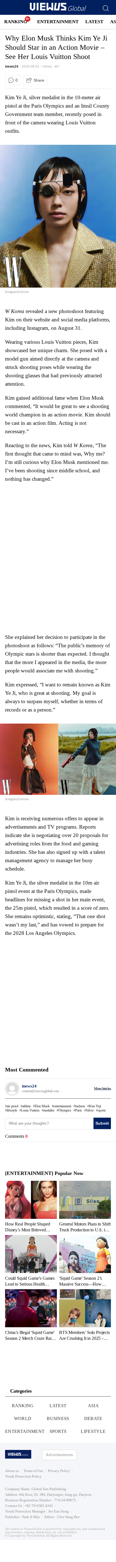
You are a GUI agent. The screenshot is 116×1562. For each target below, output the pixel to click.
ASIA (93, 1405)
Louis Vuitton (30, 1110)
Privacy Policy (59, 1471)
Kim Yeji (95, 1106)
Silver (90, 1110)
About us (12, 1471)
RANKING (15, 21)
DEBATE (93, 1418)
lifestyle (12, 1110)
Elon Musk (42, 1106)
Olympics (64, 1110)
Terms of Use (33, 1471)
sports (102, 1110)
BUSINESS (58, 1418)
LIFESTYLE (93, 1431)
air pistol (12, 1106)
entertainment (62, 1106)
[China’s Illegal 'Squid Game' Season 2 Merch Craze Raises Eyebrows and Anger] (31, 1315)
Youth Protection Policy (23, 1476)
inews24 (11, 66)
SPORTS (58, 1431)
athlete (26, 1106)
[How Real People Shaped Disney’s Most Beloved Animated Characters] (31, 1206)
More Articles (102, 1088)
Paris (78, 1110)
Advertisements (59, 1454)
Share (39, 80)
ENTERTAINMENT (58, 21)
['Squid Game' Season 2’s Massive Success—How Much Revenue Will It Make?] (85, 1260)
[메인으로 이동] (58, 9)
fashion (80, 1106)
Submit (102, 1123)
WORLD (23, 1418)
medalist (48, 1110)
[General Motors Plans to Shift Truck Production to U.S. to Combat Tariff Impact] (85, 1206)
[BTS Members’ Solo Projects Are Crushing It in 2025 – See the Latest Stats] (85, 1315)
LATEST (94, 21)
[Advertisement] (52, 521)
